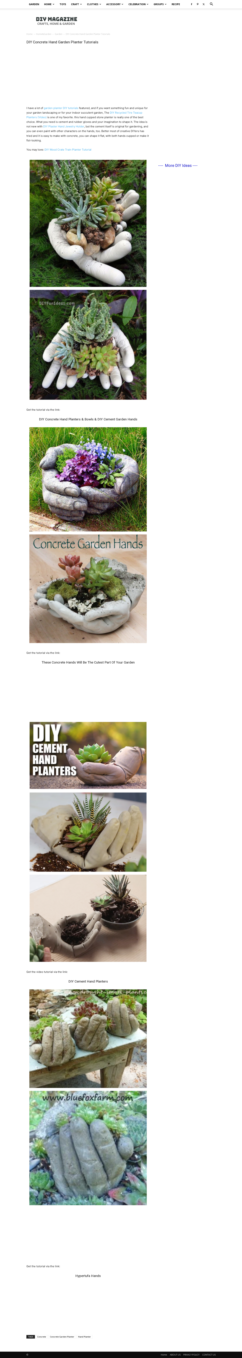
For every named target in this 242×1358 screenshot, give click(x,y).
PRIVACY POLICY (191, 1354)
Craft (75, 4)
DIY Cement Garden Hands (117, 419)
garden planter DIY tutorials (61, 108)
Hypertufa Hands (88, 1276)
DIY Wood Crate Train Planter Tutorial (67, 149)
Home (48, 4)
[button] (211, 4)
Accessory (113, 4)
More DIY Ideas (178, 165)
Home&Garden (43, 34)
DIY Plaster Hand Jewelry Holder (63, 126)
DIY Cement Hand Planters (88, 981)
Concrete (41, 1336)
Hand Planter (84, 1336)
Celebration (137, 4)
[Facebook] (191, 4)
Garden (34, 4)
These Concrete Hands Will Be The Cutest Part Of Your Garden (88, 662)
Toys (63, 4)
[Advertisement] (151, 21)
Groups (159, 4)
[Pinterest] (197, 4)
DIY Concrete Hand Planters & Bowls (66, 419)
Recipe (176, 4)
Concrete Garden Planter (62, 1336)
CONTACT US (209, 1354)
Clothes (92, 4)
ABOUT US (175, 1354)
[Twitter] (203, 4)
